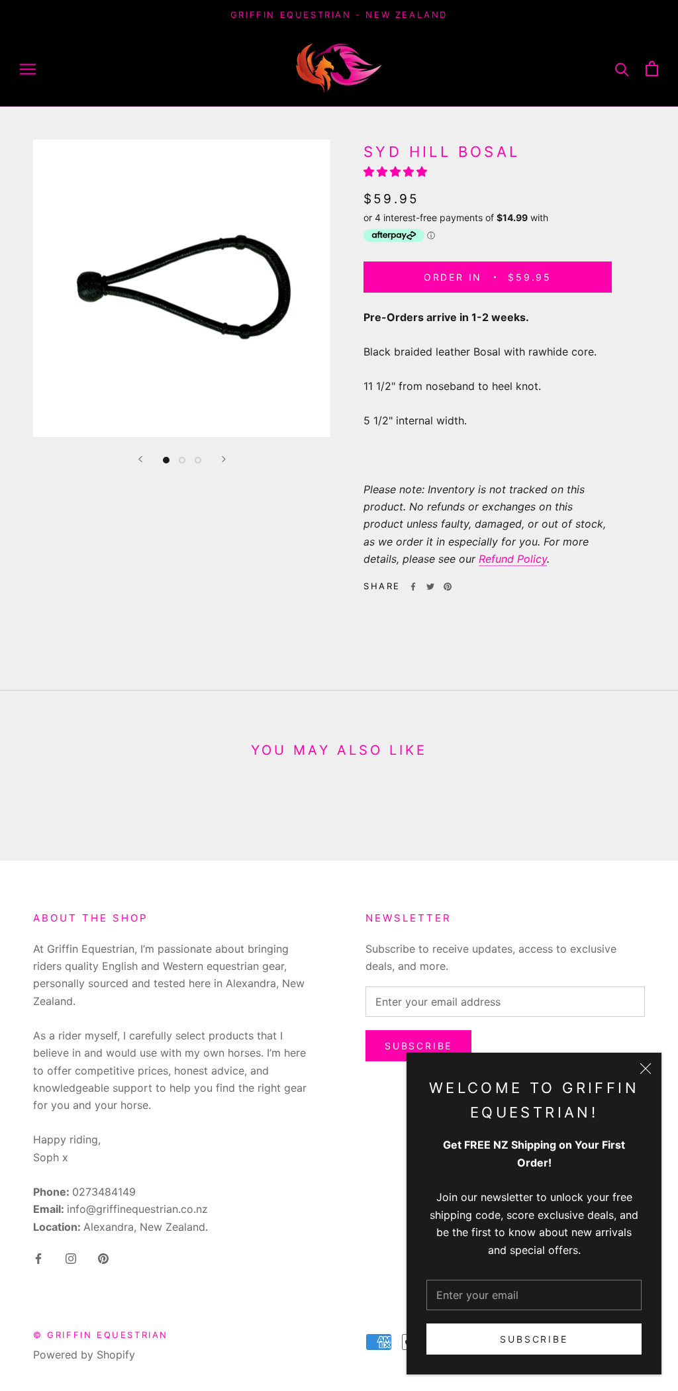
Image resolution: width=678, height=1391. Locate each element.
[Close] (646, 1069)
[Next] (224, 459)
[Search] (622, 68)
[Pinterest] (448, 587)
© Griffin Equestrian (100, 1334)
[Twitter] (430, 587)
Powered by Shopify (84, 1354)
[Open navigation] (28, 68)
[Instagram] (71, 1257)
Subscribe (533, 1339)
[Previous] (140, 459)
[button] (396, 171)
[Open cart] (652, 68)
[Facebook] (413, 587)
